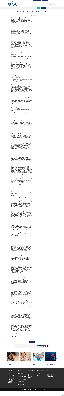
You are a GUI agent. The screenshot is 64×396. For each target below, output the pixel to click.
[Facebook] (38, 346)
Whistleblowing (36, 390)
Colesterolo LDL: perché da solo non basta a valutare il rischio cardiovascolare (14, 363)
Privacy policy (33, 390)
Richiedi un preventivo (49, 376)
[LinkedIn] (42, 346)
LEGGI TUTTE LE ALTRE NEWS (15, 338)
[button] (7, 359)
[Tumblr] (44, 346)
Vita (28, 376)
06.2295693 (10, 382)
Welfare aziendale (30, 377)
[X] (40, 346)
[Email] (48, 346)
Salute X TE (38, 375)
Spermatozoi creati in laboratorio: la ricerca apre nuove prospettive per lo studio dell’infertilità (22, 386)
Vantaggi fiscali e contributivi (50, 375)
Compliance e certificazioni (50, 377)
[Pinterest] (46, 346)
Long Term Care (29, 378)
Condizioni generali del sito (25, 390)
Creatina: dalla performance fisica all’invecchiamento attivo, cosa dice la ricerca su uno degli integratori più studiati (22, 378)
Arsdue (20, 390)
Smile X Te (38, 376)
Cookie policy (29, 390)
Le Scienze (14, 336)
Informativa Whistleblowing (42, 390)
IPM (28, 375)
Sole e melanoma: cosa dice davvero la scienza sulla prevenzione (38, 363)
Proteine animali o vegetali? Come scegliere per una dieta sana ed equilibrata (52, 363)
